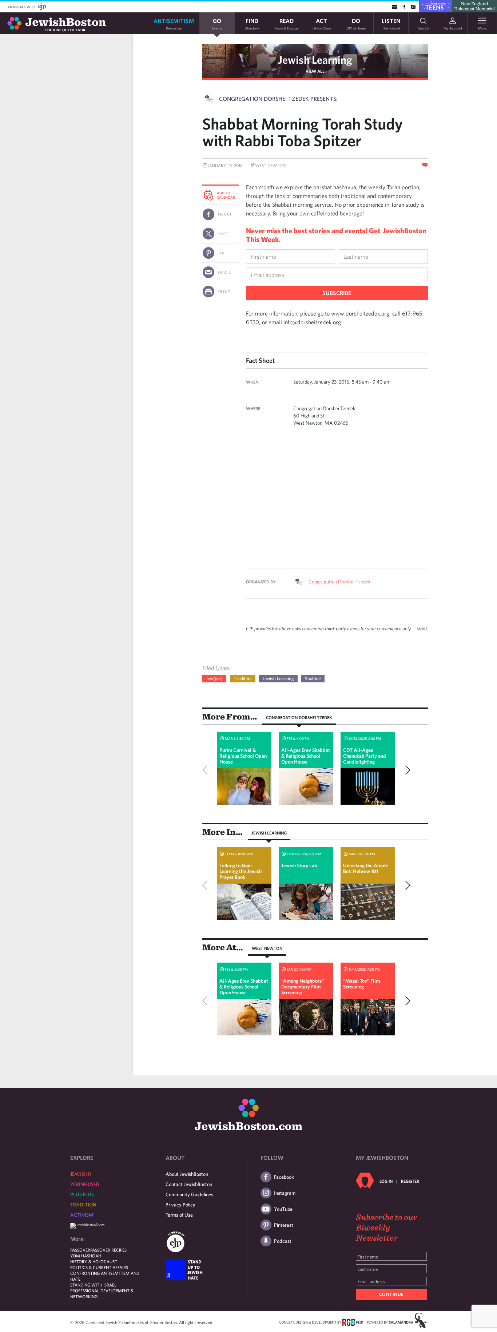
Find (251, 23)
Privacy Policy (180, 1205)
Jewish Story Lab (299, 865)
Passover (80, 1249)
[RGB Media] (352, 1321)
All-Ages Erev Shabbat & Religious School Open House (305, 756)
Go (217, 23)
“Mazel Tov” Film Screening (361, 984)
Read (286, 23)
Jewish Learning (315, 59)
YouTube (283, 1209)
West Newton (267, 948)
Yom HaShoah (85, 1255)
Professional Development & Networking (102, 1293)
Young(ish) (84, 1184)
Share (225, 214)
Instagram (284, 1193)
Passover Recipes (108, 1249)
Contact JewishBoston (189, 1184)
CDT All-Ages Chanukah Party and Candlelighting (364, 756)
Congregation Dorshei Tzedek (340, 581)
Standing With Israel (93, 1284)
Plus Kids (82, 1194)
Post (223, 233)
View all (315, 71)
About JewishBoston (187, 1174)
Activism (82, 1215)
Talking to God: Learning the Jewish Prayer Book (240, 871)
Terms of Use (179, 1215)
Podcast (282, 1241)
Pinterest (283, 1225)
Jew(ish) (214, 678)
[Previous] (206, 770)
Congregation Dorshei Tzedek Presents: (278, 98)
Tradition (243, 678)
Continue (391, 1294)
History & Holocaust (93, 1261)
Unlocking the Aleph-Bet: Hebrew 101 (366, 868)
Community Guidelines (189, 1194)
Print (224, 291)
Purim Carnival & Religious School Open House (243, 756)
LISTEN (391, 23)
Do (356, 23)
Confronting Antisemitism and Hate (104, 1275)
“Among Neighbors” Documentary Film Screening (302, 986)
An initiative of (22, 7)
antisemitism (174, 23)
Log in (386, 1181)
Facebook (284, 1177)
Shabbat (313, 678)
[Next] (406, 770)
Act (321, 23)
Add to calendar (226, 195)
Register (410, 1181)
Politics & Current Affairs (99, 1267)
